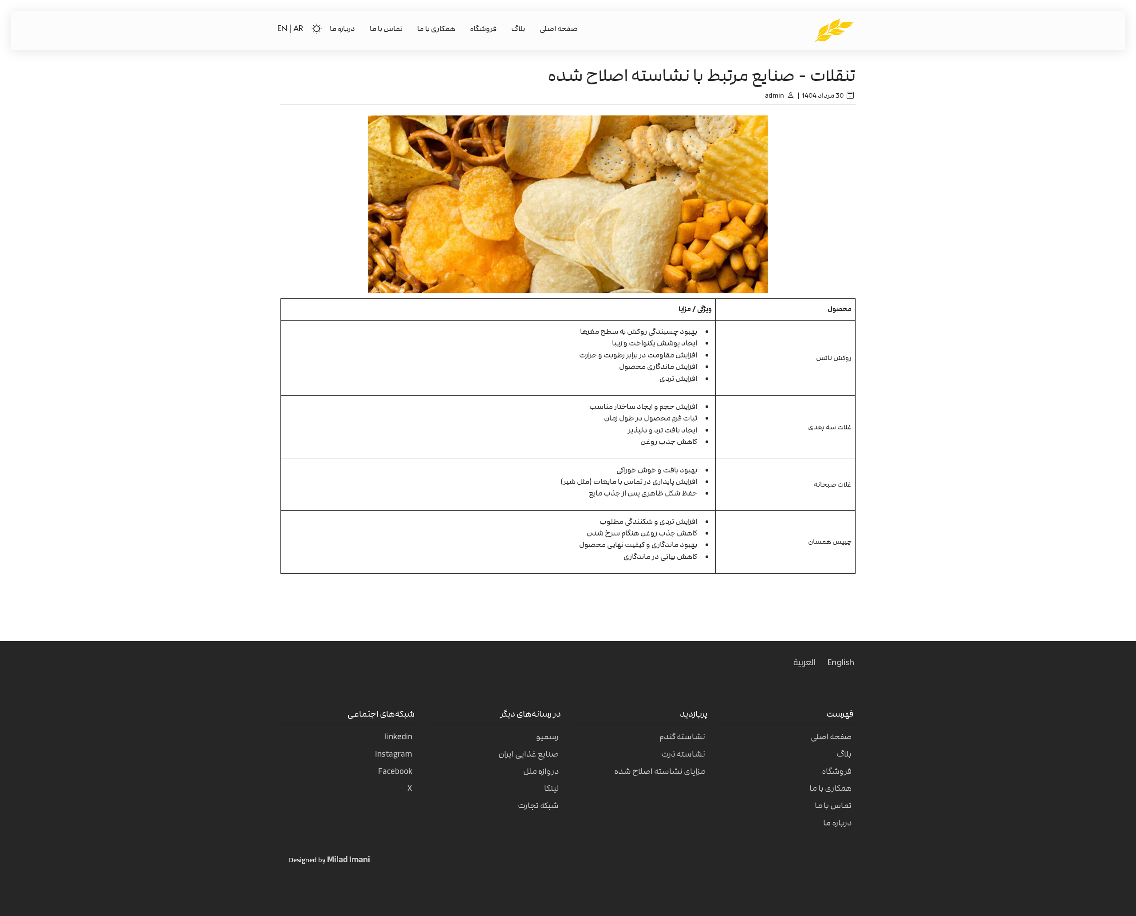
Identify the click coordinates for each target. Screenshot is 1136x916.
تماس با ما (386, 29)
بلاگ (518, 29)
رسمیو (547, 737)
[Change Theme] (316, 29)
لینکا (551, 788)
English (841, 662)
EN (283, 29)
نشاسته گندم (682, 737)
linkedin (398, 737)
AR (298, 29)
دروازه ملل (541, 771)
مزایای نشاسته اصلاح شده (659, 771)
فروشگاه (483, 29)
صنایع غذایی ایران (528, 754)
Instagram (393, 754)
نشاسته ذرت (683, 754)
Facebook (395, 771)
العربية (804, 662)
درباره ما (342, 29)
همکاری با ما (436, 29)
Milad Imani (348, 859)
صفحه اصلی (559, 29)
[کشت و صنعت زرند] (834, 30)
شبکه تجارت (538, 806)
